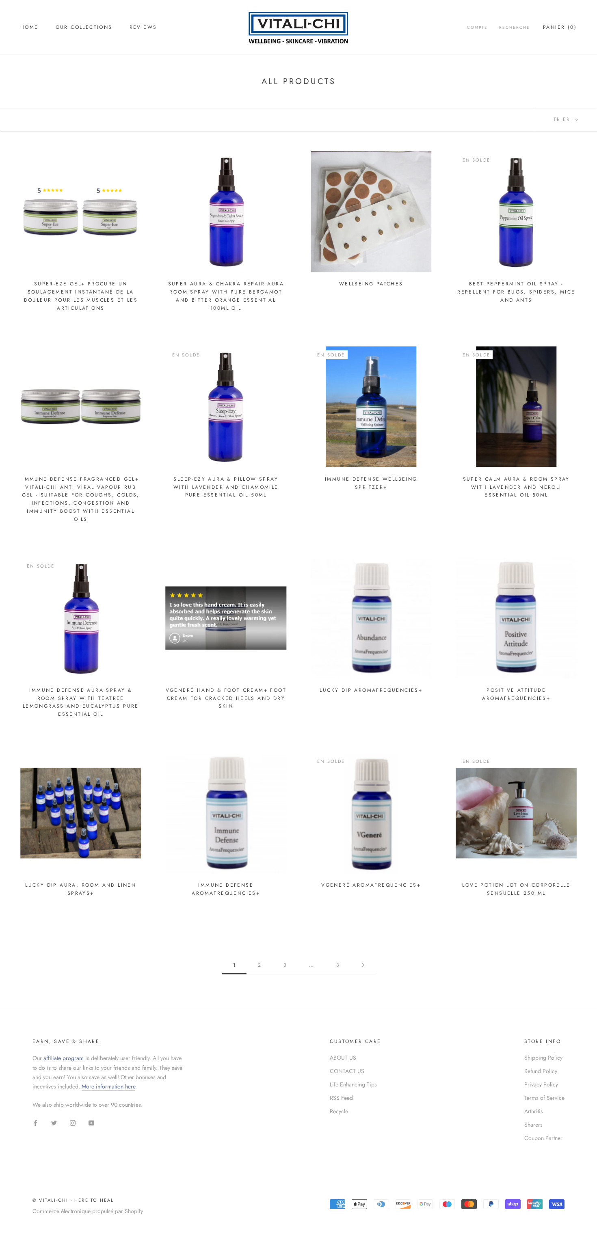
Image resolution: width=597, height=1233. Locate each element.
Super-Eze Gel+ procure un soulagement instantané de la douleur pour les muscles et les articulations (81, 295)
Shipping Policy (543, 1058)
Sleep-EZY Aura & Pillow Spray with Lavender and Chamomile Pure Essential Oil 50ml (226, 487)
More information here (108, 1086)
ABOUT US (343, 1058)
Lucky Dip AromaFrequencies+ (371, 690)
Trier (563, 119)
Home (29, 27)
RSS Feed (341, 1098)
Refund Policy (540, 1071)
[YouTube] (91, 1122)
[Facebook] (35, 1122)
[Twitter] (54, 1122)
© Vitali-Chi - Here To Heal (73, 1200)
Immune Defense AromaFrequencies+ (226, 889)
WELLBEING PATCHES (371, 283)
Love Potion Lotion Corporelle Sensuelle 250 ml (516, 889)
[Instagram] (73, 1122)
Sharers (533, 1125)
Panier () (560, 27)
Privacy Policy (541, 1084)
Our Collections (84, 27)
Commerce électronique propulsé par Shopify (87, 1211)
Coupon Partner (543, 1138)
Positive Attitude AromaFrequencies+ (516, 694)
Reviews (143, 27)
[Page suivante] (363, 965)
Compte (477, 27)
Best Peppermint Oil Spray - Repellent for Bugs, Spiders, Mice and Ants (516, 292)
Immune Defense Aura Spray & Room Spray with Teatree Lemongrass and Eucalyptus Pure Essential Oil (81, 702)
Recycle (339, 1111)
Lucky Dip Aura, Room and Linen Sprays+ (80, 889)
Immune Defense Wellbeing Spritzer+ (371, 483)
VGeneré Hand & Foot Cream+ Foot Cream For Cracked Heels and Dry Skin (226, 698)
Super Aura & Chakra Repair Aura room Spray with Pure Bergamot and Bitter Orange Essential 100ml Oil (226, 295)
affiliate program (63, 1058)
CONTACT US (347, 1071)
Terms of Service (544, 1098)
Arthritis (533, 1111)
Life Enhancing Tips (353, 1084)
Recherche (514, 27)
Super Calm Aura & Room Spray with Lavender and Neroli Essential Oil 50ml (516, 487)
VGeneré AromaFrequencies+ (371, 885)
